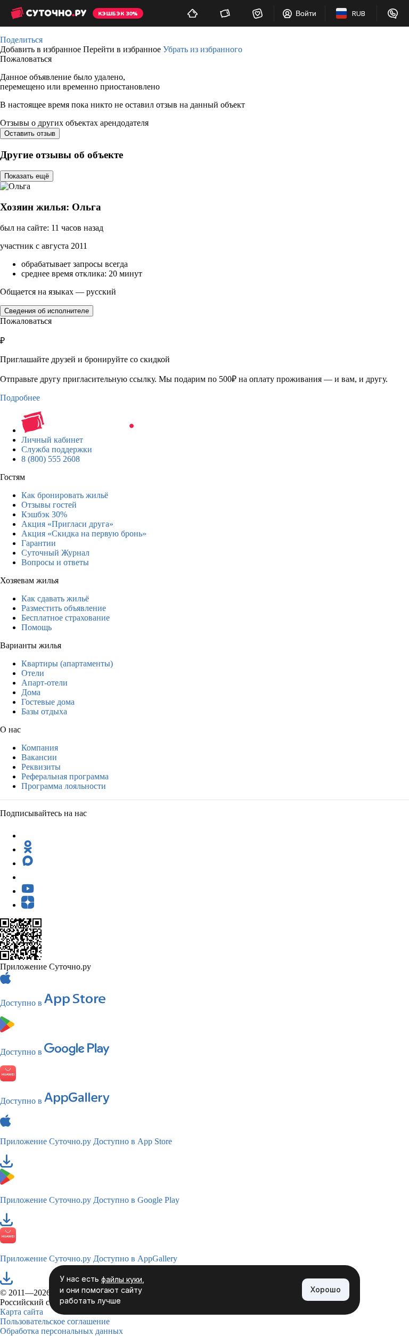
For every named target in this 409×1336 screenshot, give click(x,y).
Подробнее (20, 397)
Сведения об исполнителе (46, 311)
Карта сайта (21, 1311)
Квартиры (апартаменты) (67, 663)
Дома (30, 692)
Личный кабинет (52, 439)
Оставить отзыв (29, 133)
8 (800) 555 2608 (50, 458)
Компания (39, 747)
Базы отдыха (44, 711)
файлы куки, (122, 1279)
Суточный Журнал (55, 552)
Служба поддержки (56, 449)
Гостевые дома (48, 701)
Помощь (36, 627)
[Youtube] (27, 890)
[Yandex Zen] (27, 904)
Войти (306, 13)
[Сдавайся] (192, 13)
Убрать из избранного (202, 49)
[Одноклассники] (27, 849)
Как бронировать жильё (64, 495)
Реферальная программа (65, 776)
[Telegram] (27, 835)
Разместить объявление (63, 608)
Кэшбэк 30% (44, 514)
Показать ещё (26, 176)
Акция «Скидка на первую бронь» (83, 533)
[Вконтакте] (27, 877)
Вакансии (39, 757)
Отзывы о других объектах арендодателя (74, 122)
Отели (32, 673)
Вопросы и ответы (55, 562)
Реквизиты (41, 766)
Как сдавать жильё (55, 598)
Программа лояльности (63, 786)
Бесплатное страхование (65, 617)
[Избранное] (257, 13)
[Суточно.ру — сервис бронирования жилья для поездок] (48, 13)
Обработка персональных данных (61, 1330)
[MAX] (27, 863)
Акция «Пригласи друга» (67, 523)
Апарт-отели (44, 682)
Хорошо (325, 1289)
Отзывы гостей (49, 504)
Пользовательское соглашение (55, 1321)
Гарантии (38, 543)
